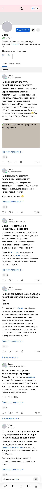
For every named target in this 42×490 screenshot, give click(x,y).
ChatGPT (11, 172)
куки (16, 479)
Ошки (17, 255)
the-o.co (15, 44)
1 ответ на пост (9, 357)
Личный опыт (13, 222)
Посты (4, 63)
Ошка (10, 76)
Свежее (5, 70)
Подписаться (23, 30)
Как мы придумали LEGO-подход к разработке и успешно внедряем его (21, 297)
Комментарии (14, 63)
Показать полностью (11, 152)
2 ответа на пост (9, 418)
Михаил (14, 252)
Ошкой (31, 377)
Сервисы (11, 78)
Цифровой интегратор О (13, 447)
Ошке (20, 308)
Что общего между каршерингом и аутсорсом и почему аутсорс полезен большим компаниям (20, 434)
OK (36, 479)
